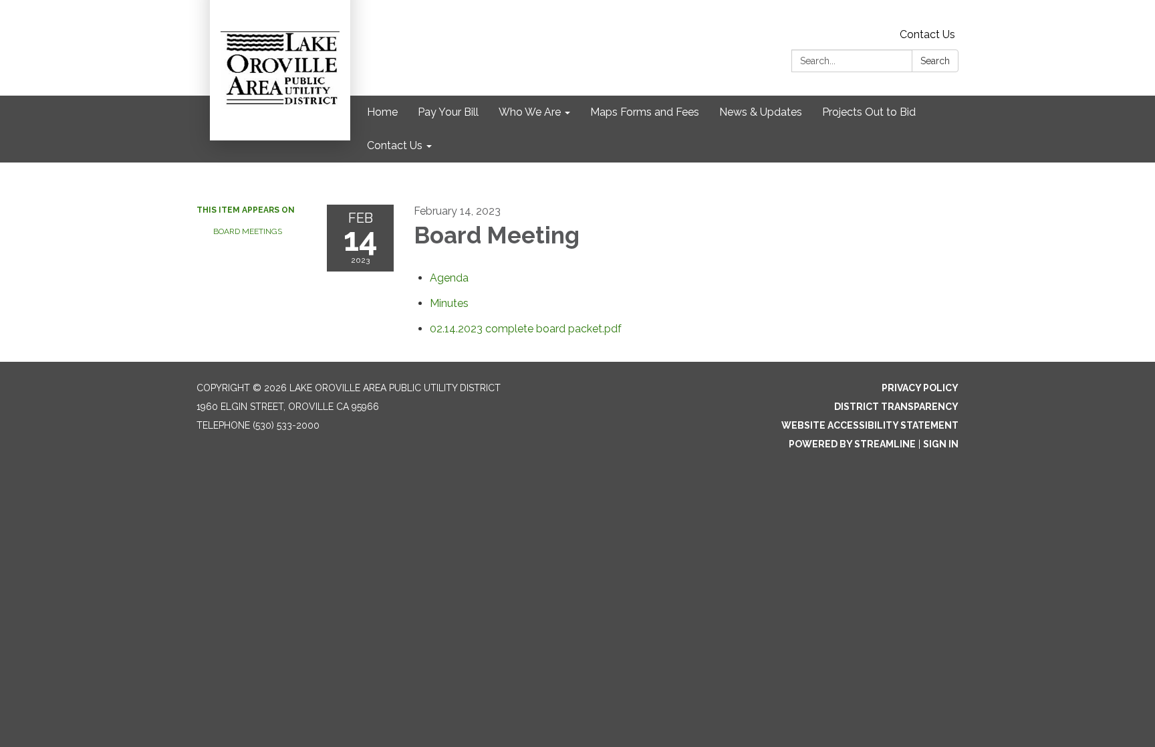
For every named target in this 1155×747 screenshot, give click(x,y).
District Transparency (896, 406)
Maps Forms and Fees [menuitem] (644, 112)
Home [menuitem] (382, 112)
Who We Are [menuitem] (530, 112)
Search (935, 61)
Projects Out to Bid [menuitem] (869, 112)
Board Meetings (247, 231)
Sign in (940, 444)
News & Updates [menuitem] (760, 112)
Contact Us (927, 34)
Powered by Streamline (852, 444)
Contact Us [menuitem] (394, 145)
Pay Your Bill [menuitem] (448, 112)
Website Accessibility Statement (869, 425)
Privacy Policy (920, 388)
